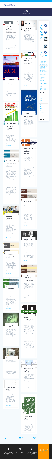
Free (40, 104)
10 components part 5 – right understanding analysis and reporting (29, 151)
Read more (8, 50)
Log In (48, 3)
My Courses (39, 3)
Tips (40, 110)
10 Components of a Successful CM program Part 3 (11, 254)
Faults (41, 102)
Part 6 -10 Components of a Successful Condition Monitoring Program (11, 29)
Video (40, 114)
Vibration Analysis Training (22, 3)
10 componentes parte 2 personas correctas (28, 201)
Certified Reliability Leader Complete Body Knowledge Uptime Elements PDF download (29, 62)
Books (41, 96)
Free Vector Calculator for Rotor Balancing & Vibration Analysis (43, 67)
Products (33, 3)
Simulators (41, 86)
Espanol (41, 100)
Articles (41, 94)
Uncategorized (42, 112)
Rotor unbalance (10, 357)
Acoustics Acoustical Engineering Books (28, 115)
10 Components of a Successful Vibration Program (29, 317)
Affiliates (43, 3)
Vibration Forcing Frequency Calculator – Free (43, 71)
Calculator (41, 98)
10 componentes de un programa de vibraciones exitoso (11, 288)
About (29, 3)
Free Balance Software (43, 64)
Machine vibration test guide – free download (28, 370)
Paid (40, 106)
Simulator (41, 108)
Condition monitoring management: (9, 216)
